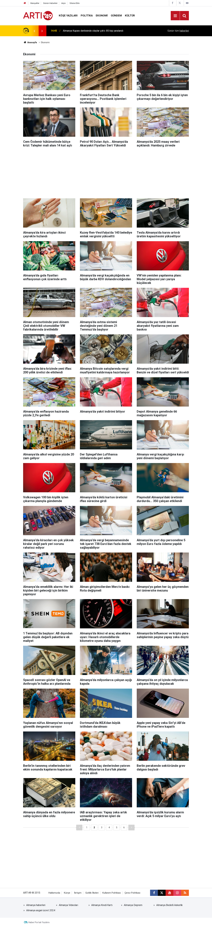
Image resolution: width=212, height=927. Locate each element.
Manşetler (34, 3)
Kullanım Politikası (111, 893)
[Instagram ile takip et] (177, 893)
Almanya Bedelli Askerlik (169, 905)
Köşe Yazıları (68, 15)
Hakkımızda (54, 893)
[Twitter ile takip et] (162, 893)
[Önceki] (79, 827)
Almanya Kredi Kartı (102, 905)
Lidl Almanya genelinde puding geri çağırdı (85, 30)
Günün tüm (178, 30)
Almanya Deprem (133, 905)
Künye (67, 893)
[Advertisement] (106, 172)
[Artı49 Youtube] (187, 3)
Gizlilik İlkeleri (92, 893)
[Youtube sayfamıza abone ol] (169, 893)
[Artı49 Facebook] (172, 3)
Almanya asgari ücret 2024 (40, 910)
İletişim (77, 893)
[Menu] (175, 16)
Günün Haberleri (50, 3)
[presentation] (34, 31)
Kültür (130, 15)
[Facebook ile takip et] (154, 893)
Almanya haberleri (35, 905)
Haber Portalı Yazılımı (39, 922)
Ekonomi (102, 15)
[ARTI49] (38, 15)
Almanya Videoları (68, 905)
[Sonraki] (131, 827)
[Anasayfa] (25, 3)
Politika (87, 15)
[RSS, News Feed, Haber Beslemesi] (185, 893)
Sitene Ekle (74, 3)
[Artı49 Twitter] (179, 3)
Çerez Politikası (132, 893)
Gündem (116, 15)
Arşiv (63, 3)
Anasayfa (32, 42)
